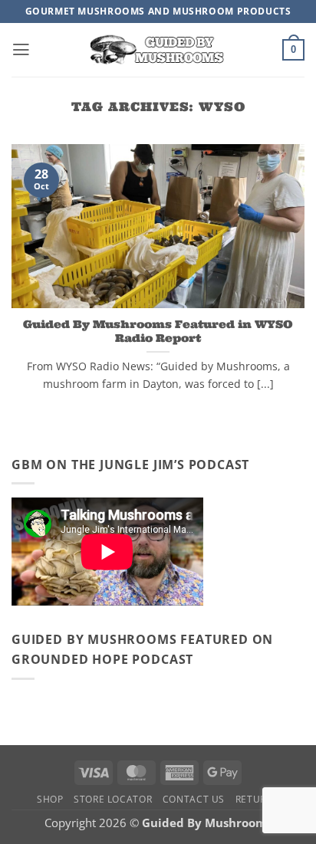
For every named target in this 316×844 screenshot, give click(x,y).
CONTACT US (194, 799)
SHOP (50, 799)
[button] (21, 50)
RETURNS (257, 799)
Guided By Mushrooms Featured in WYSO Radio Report (158, 331)
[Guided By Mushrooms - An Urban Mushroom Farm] (158, 49)
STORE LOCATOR (113, 799)
